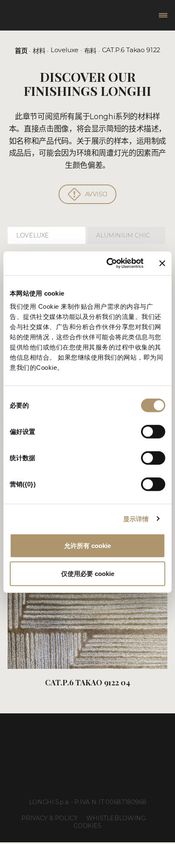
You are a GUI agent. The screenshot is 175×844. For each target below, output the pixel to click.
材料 (39, 51)
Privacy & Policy (49, 818)
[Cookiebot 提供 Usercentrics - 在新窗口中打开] (108, 263)
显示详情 (136, 518)
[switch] (153, 432)
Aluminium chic (123, 235)
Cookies (87, 826)
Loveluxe (65, 50)
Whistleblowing (116, 818)
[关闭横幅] (162, 263)
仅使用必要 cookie (87, 573)
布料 (90, 51)
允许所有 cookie (87, 545)
